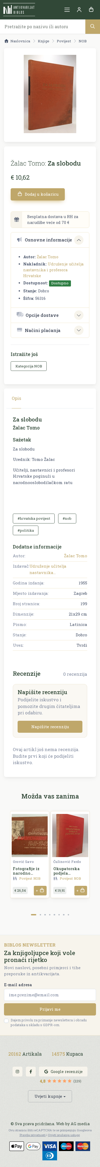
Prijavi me (50, 1009)
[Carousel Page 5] (54, 914)
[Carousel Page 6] (59, 914)
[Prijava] (79, 9)
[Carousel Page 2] (40, 914)
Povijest (64, 41)
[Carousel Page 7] (63, 914)
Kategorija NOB (28, 366)
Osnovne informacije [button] (48, 240)
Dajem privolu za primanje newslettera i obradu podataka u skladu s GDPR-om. (49, 1022)
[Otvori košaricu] (91, 9)
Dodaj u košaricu (41, 194)
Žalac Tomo (47, 256)
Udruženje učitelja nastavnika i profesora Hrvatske (53, 269)
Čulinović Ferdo (67, 861)
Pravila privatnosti (32, 1135)
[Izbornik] (67, 9)
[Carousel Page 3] (45, 914)
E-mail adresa (18, 984)
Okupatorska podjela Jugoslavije (66, 873)
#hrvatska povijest (34, 518)
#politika (26, 530)
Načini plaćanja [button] (43, 330)
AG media (80, 1123)
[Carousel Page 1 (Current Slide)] (34, 914)
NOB (83, 41)
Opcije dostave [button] (42, 315)
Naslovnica (20, 41)
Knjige (43, 41)
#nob (67, 518)
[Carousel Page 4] (49, 914)
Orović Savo (23, 861)
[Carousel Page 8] (68, 914)
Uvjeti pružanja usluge (64, 1135)
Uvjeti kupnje (48, 1096)
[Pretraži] (92, 26)
